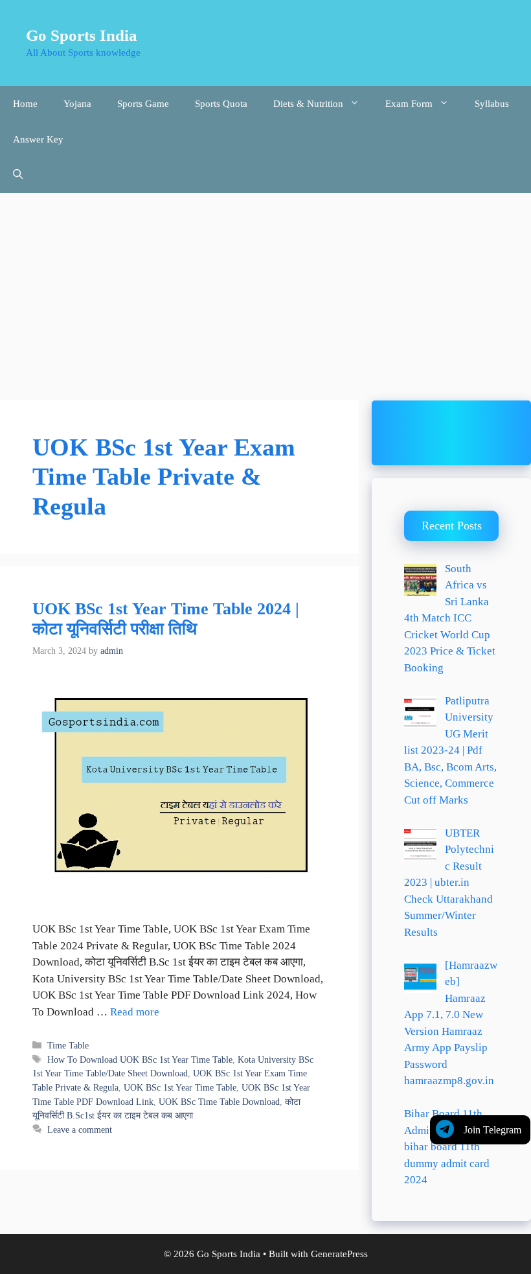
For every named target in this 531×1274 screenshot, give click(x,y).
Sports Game (143, 103)
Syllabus (492, 103)
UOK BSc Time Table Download (219, 1101)
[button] (18, 175)
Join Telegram (492, 1129)
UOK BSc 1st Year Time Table (180, 1087)
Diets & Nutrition (308, 103)
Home (25, 103)
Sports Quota (221, 103)
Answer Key (38, 139)
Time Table (68, 1045)
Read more (134, 1012)
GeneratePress (339, 1254)
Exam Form (409, 103)
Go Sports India (81, 35)
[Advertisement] (265, 290)
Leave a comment (79, 1129)
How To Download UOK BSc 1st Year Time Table (139, 1059)
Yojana (77, 103)
